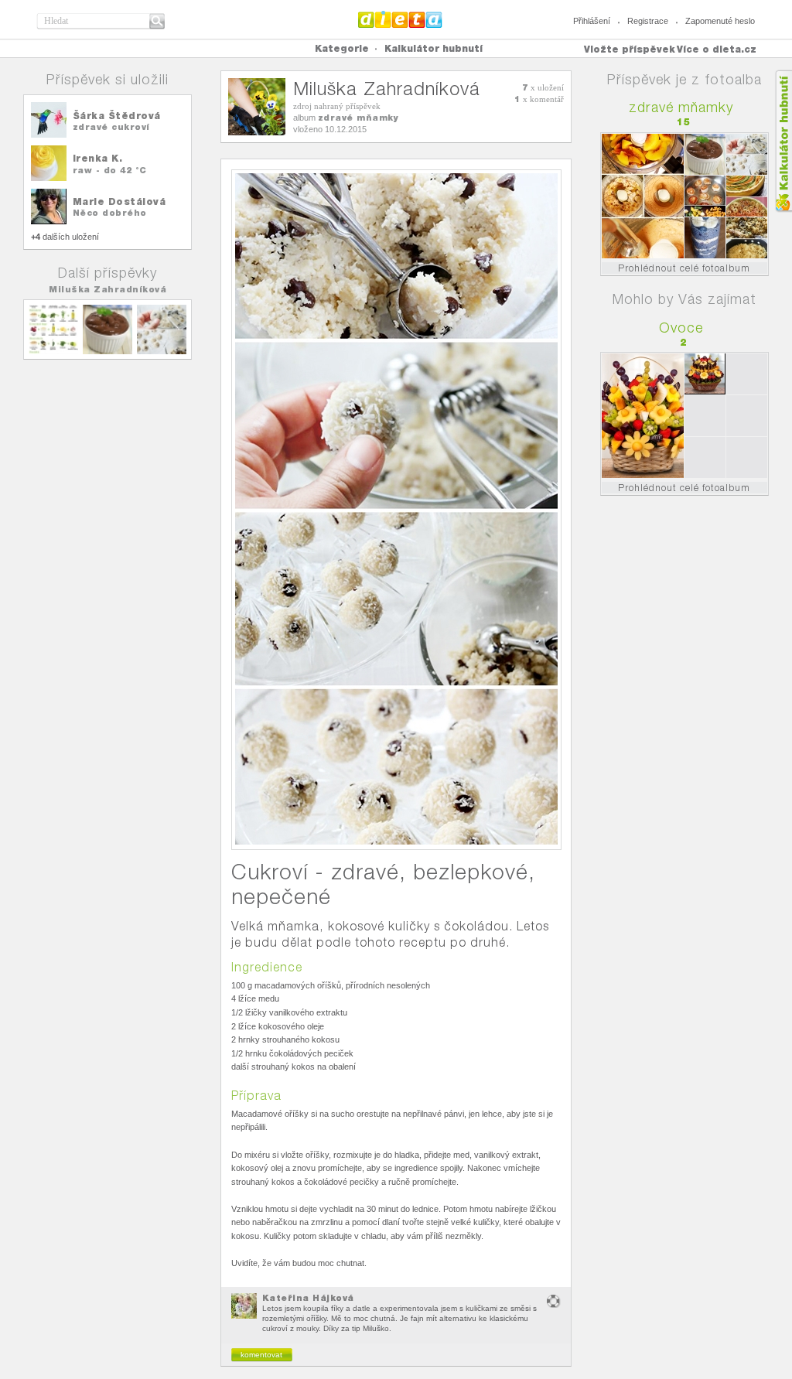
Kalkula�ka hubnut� (783, 141)
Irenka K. (98, 158)
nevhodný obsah (554, 1301)
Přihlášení (591, 21)
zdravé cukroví (111, 126)
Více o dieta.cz (716, 49)
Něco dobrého (110, 212)
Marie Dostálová (119, 201)
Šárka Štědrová (117, 115)
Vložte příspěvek (629, 49)
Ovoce (681, 327)
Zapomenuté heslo (720, 21)
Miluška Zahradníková (107, 289)
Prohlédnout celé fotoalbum (684, 268)
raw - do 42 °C (110, 170)
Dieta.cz (400, 19)
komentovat (261, 1354)
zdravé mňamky (358, 117)
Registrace (647, 21)
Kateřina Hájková (308, 1297)
